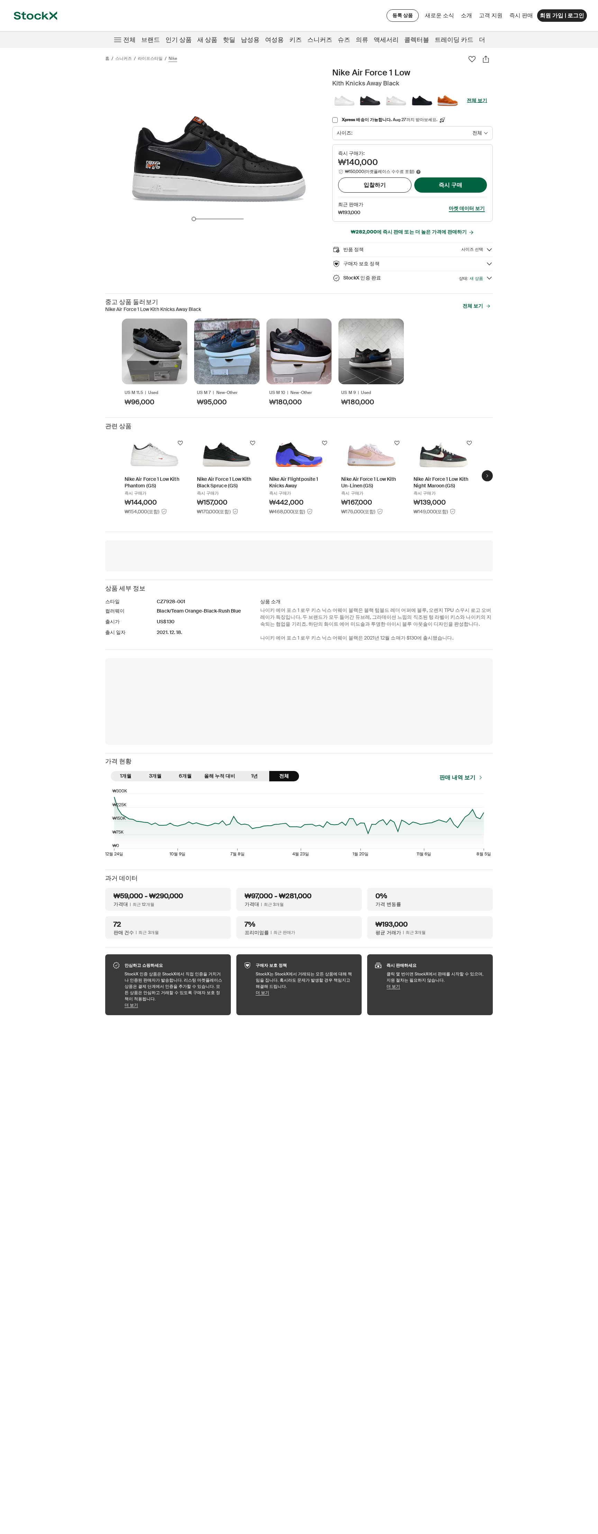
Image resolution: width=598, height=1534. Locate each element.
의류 (362, 40)
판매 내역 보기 (457, 777)
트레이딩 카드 (454, 40)
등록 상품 (402, 15)
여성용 (274, 40)
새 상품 (207, 40)
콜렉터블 (416, 40)
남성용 (250, 40)
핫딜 (229, 40)
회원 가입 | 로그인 (562, 15)
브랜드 (150, 40)
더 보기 (174, 1005)
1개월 (126, 776)
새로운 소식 (439, 15)
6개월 (185, 776)
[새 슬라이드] (487, 475)
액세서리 (386, 40)
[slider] (194, 219)
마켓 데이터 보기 (467, 208)
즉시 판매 (521, 15)
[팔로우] (472, 59)
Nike (173, 58)
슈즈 (344, 40)
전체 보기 (477, 100)
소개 (468, 17)
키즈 (295, 40)
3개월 (155, 776)
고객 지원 (490, 15)
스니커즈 (319, 40)
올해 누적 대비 (219, 776)
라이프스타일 (150, 58)
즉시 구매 (450, 185)
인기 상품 (178, 40)
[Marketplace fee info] (418, 172)
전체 (129, 40)
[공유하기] (486, 59)
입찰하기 (375, 185)
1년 (254, 776)
